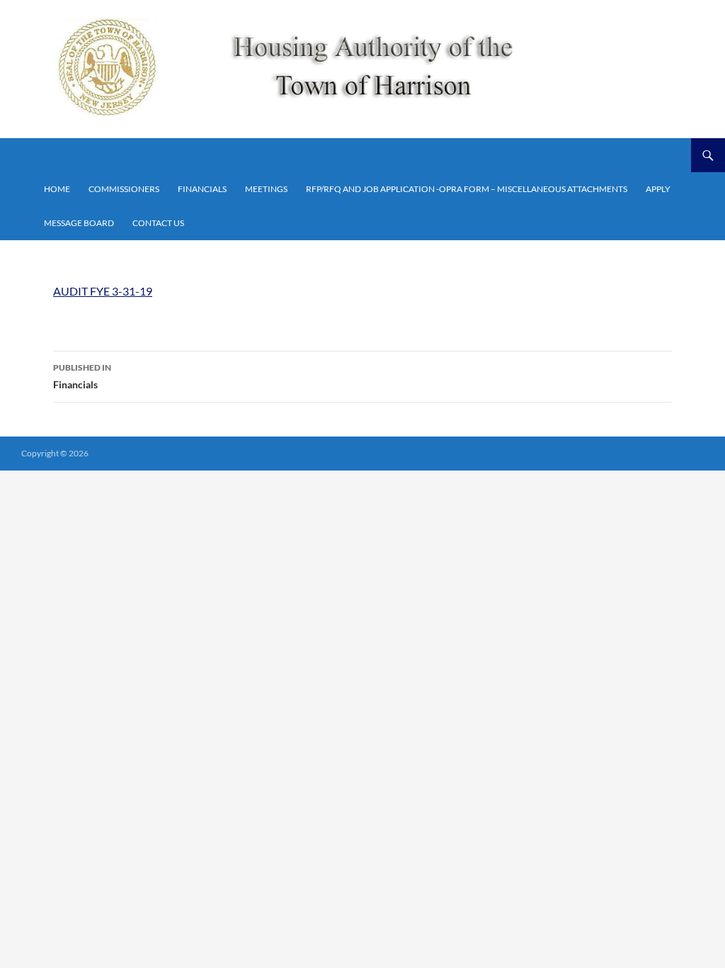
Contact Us (158, 223)
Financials (202, 189)
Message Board (79, 223)
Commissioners (124, 189)
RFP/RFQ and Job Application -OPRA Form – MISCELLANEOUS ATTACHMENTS (466, 189)
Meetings (266, 189)
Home (57, 189)
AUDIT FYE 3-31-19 (102, 291)
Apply (658, 189)
